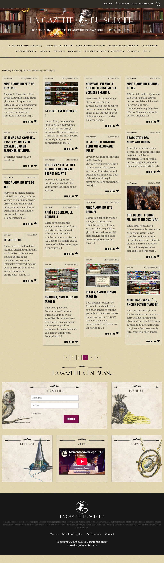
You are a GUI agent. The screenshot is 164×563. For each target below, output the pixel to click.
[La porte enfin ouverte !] (61, 94)
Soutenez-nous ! (141, 3)
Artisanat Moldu (25, 51)
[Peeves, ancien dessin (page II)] (102, 275)
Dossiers (132, 51)
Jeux (145, 51)
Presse (54, 534)
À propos (121, 3)
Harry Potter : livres (58, 46)
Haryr (50, 207)
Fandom (44, 51)
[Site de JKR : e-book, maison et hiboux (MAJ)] (143, 198)
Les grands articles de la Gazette (103, 51)
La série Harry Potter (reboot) (25, 46)
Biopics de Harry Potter (88, 46)
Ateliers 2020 (91, 545)
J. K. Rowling (148, 46)
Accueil (108, 3)
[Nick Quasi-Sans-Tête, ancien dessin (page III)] (143, 283)
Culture (58, 51)
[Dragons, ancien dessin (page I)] (61, 280)
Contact (109, 534)
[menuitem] (108, 4)
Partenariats (94, 534)
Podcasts (73, 51)
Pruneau (133, 79)
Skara (9, 79)
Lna (90, 79)
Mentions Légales (72, 534)
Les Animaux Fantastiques (122, 46)
